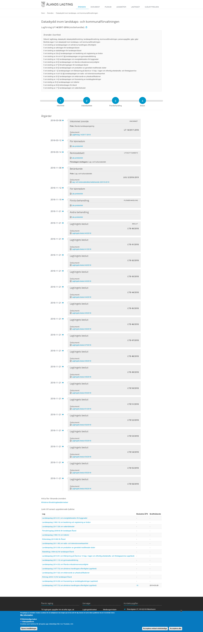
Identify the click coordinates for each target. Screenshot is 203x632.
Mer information (26, 615)
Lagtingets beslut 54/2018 (81, 456)
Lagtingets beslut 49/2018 (81, 377)
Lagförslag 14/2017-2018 (81, 134)
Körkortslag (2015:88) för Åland (53, 539)
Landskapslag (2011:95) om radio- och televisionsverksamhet (65, 543)
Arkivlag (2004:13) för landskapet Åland (57, 577)
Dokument (95, 7)
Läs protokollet (77, 146)
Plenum (108, 7)
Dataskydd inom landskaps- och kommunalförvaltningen (77, 13)
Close (181, 611)
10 (137, 585)
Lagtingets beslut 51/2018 (81, 409)
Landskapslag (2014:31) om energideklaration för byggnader (64, 518)
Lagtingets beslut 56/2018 (81, 488)
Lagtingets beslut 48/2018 (81, 361)
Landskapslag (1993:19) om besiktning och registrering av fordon (66, 522)
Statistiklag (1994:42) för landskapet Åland (58, 551)
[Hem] (58, 5)
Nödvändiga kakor (29, 619)
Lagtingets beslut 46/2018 (81, 329)
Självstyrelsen (152, 7)
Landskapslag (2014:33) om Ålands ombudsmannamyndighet (65, 564)
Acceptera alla (175, 628)
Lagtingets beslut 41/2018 (81, 249)
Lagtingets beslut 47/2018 (81, 345)
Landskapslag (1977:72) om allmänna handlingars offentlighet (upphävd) (69, 568)
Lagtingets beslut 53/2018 (81, 440)
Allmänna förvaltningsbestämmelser (54, 502)
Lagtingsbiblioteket (89, 609)
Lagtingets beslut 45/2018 (81, 313)
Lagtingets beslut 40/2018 (81, 233)
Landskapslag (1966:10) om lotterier (55, 535)
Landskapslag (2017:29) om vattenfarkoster (58, 526)
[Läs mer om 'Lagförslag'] (86, 27)
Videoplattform (28, 621)
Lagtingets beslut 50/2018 (81, 393)
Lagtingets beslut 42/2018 (81, 265)
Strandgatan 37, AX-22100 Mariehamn (141, 609)
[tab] (60, 100)
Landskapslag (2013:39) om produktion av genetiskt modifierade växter (68, 547)
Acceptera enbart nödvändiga (155, 628)
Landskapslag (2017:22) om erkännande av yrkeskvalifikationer (65, 572)
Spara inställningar (28, 628)
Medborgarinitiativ (110, 609)
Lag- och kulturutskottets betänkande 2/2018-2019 (90, 182)
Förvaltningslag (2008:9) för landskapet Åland (59, 530)
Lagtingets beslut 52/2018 (81, 424)
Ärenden (82, 7)
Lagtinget (135, 7)
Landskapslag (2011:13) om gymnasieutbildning (60, 560)
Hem (43, 13)
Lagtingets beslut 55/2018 (81, 472)
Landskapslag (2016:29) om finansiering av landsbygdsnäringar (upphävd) (70, 581)
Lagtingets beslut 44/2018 (81, 297)
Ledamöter (121, 7)
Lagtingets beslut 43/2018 (81, 281)
